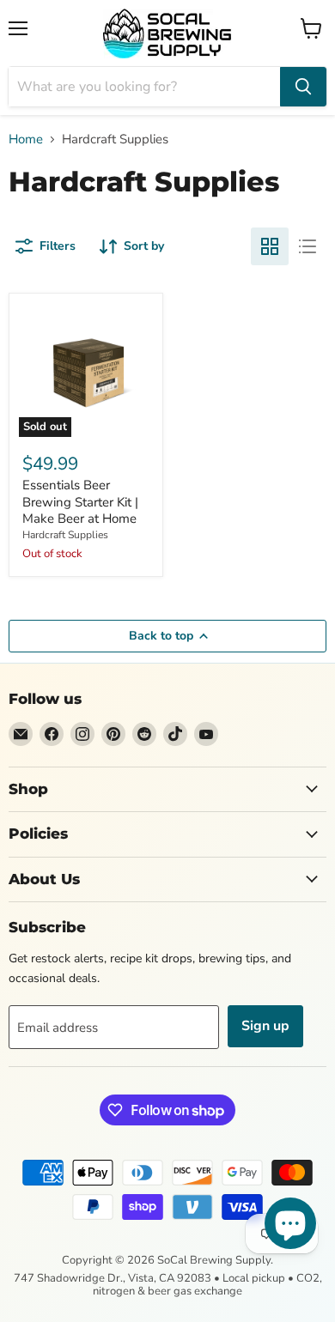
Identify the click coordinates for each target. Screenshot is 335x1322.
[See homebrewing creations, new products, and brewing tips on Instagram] (82, 734)
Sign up (265, 1025)
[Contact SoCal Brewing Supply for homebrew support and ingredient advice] (21, 734)
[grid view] (270, 246)
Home (26, 139)
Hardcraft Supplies (65, 535)
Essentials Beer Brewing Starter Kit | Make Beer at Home (80, 501)
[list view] (307, 246)
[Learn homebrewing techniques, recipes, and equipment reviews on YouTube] (206, 734)
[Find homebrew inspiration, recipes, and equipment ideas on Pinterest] (113, 734)
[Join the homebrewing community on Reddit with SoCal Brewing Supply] (144, 734)
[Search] (303, 86)
